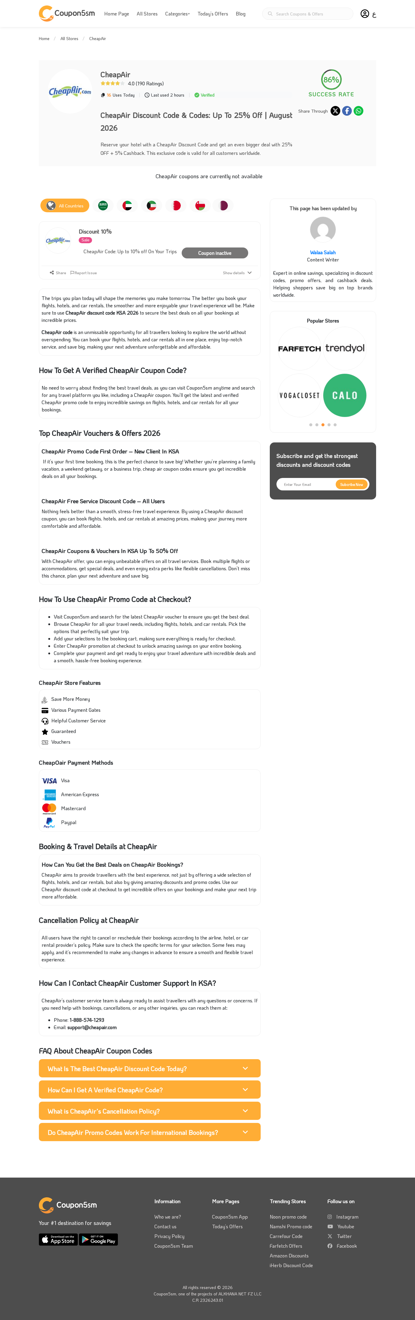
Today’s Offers (212, 13)
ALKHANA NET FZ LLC (240, 1294)
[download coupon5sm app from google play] (98, 1238)
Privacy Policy (169, 1236)
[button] (365, 13)
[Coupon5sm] (68, 13)
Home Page (116, 13)
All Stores (147, 13)
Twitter (344, 1236)
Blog (240, 13)
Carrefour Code (286, 1236)
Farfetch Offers (286, 1246)
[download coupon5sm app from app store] (59, 1238)
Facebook (347, 1246)
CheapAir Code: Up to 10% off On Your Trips (130, 251)
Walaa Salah (323, 252)
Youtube (346, 1226)
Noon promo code (288, 1216)
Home (44, 38)
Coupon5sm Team (173, 1246)
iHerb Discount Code (291, 1265)
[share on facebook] (347, 111)
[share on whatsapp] (358, 111)
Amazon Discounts (289, 1255)
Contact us (165, 1226)
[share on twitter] (335, 111)
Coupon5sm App (230, 1216)
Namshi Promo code (291, 1226)
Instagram (347, 1216)
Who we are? (167, 1216)
